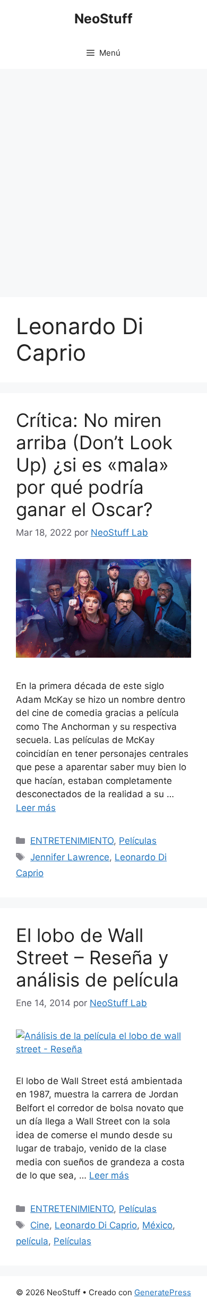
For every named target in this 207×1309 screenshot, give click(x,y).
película (32, 1241)
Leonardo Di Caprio (96, 1225)
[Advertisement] (103, 177)
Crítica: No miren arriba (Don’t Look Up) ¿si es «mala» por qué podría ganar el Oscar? (94, 464)
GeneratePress (162, 1292)
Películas (138, 840)
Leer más (36, 807)
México (157, 1225)
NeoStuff (103, 19)
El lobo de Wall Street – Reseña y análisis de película (97, 957)
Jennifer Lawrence (69, 857)
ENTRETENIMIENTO (72, 840)
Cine (39, 1225)
